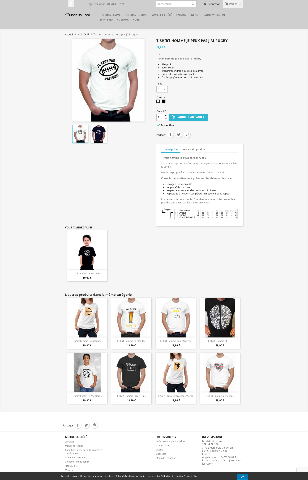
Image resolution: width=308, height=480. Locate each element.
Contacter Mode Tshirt (77, 461)
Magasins (70, 470)
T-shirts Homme (135, 15)
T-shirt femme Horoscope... (87, 340)
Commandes (163, 445)
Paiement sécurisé (75, 457)
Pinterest (187, 134)
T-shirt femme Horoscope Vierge (175, 395)
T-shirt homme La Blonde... (131, 340)
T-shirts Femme (110, 15)
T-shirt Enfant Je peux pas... (87, 273)
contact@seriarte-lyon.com (221, 462)
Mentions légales (74, 445)
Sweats (181, 15)
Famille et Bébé (161, 15)
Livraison (70, 441)
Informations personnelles (170, 441)
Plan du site (71, 465)
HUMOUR (123, 19)
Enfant (195, 15)
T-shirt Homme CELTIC (220, 340)
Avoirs (159, 449)
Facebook (71, 3)
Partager (170, 134)
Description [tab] (171, 149)
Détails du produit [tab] (194, 149)
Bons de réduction (166, 457)
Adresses (161, 453)
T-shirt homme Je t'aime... (220, 395)
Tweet (178, 134)
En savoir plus (190, 476)
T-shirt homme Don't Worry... (176, 340)
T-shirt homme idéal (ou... (131, 395)
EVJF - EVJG (106, 19)
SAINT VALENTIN (214, 15)
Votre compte (166, 436)
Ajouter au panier (188, 117)
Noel (136, 19)
